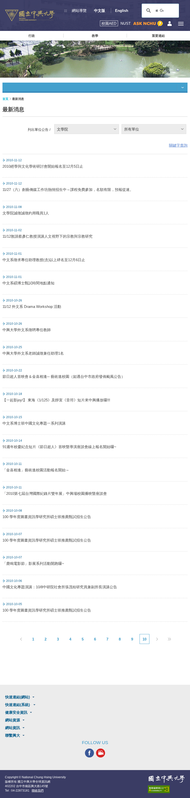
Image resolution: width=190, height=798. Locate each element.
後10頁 (169, 639)
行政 (31, 36)
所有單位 (131, 129)
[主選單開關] (180, 23)
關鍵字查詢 (178, 145)
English (121, 10)
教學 (95, 36)
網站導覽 (79, 10)
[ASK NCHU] (148, 23)
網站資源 (12, 720)
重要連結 (158, 36)
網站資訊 (12, 728)
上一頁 (21, 639)
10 (144, 639)
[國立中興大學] (29, 15)
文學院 (62, 129)
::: (65, 10)
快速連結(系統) (18, 705)
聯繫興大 (12, 735)
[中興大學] (166, 779)
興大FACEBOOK (89, 753)
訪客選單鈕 (169, 23)
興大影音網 (100, 753)
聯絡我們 (38, 790)
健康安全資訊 (16, 712)
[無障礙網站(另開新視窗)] (166, 789)
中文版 (99, 10)
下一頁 (157, 639)
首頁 (5, 99)
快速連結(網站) (17, 697)
